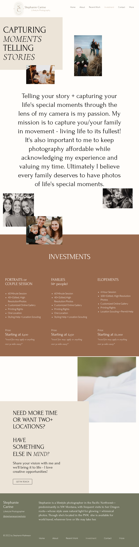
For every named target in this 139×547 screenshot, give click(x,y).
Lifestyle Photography (40, 10)
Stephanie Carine (35, 7)
